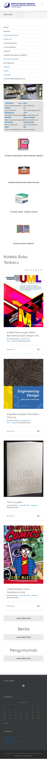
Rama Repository (9, 63)
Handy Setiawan (13, 505)
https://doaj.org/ (29, 105)
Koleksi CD (7, 51)
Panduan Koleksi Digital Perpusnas (14, 79)
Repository (7, 31)
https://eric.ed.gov (29, 129)
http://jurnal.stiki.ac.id (31, 120)
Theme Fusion (27, 756)
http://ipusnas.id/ (10, 110)
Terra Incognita (14, 502)
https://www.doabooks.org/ (14, 129)
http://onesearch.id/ (11, 125)
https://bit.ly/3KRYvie (30, 125)
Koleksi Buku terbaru (25, 341)
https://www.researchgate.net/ (14, 120)
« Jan (6, 723)
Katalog (6, 27)
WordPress (18, 756)
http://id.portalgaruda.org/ (32, 110)
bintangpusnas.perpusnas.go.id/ (15, 115)
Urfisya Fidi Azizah (14, 339)
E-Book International (10, 43)
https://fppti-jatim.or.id (31, 115)
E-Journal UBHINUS (10, 47)
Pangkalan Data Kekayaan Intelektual (15, 55)
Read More (10, 349)
